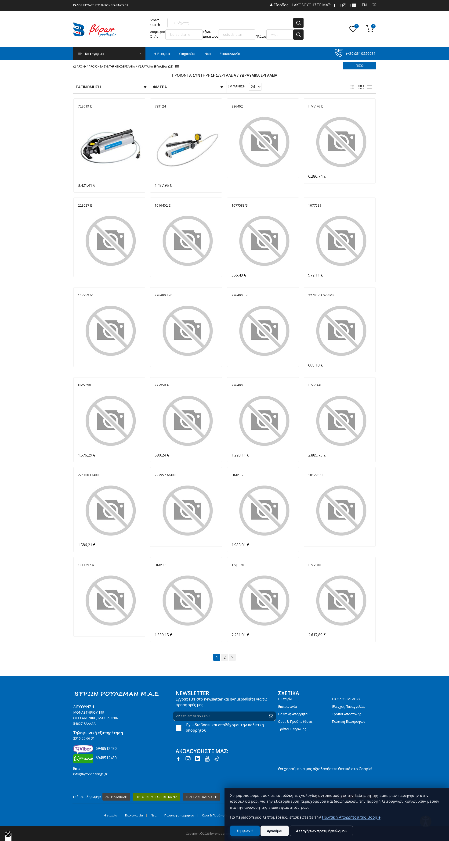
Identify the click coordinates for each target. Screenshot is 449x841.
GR (374, 4)
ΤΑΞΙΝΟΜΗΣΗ (88, 87)
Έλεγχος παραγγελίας (348, 706)
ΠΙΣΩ (359, 65)
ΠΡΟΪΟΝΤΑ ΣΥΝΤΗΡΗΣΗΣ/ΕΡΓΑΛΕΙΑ (112, 66)
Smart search (155, 22)
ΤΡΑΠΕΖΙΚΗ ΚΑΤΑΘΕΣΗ (201, 797)
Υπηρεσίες (187, 53)
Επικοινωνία (230, 53)
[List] (369, 87)
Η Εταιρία (161, 53)
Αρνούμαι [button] (274, 831)
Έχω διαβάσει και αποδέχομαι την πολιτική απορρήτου (225, 727)
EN (364, 4)
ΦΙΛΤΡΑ (160, 87)
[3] (352, 87)
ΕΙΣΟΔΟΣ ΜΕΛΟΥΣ (346, 699)
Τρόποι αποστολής (346, 714)
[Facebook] (334, 4)
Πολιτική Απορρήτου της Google (351, 817)
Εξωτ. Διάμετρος (210, 34)
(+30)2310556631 (361, 53)
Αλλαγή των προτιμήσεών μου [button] (321, 831)
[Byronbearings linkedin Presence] (354, 4)
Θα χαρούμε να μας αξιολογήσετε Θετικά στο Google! (325, 768)
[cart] (371, 29)
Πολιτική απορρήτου (294, 714)
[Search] (298, 23)
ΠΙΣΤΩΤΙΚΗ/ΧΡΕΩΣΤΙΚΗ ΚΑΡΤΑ (156, 797)
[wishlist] (354, 29)
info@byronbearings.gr (90, 774)
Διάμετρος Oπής (157, 34)
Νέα (207, 53)
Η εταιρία (285, 699)
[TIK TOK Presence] (217, 758)
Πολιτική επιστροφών (348, 721)
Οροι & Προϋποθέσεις (295, 721)
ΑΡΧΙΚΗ (81, 66)
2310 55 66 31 (84, 738)
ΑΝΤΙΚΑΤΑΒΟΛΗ (116, 797)
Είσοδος (280, 4)
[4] (361, 86)
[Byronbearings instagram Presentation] (344, 4)
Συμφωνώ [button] (244, 831)
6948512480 (106, 748)
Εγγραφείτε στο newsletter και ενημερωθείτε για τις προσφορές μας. (222, 702)
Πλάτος (260, 36)
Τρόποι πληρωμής (292, 729)
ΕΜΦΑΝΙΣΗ (236, 86)
